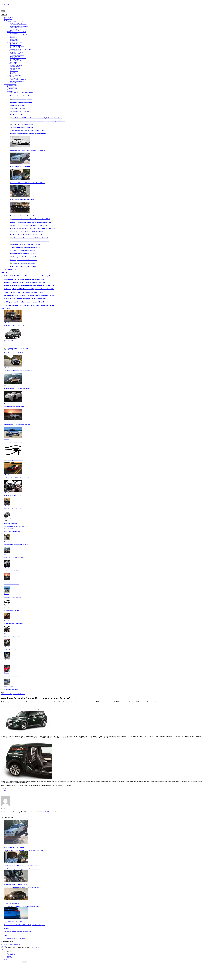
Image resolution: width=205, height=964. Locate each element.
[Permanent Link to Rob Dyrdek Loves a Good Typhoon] (7, 684)
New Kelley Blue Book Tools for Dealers (21, 95)
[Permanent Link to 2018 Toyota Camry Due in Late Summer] (7, 605)
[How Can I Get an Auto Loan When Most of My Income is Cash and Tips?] (30, 219)
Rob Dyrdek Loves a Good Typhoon (20, 166)
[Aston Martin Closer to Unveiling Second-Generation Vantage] (13, 366)
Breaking (4, 272)
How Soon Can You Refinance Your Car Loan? (23, 266)
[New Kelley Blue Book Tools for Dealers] (21, 92)
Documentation (11, 954)
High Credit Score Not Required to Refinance (22, 253)
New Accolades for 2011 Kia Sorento (20, 114)
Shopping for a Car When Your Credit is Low (14, 352)
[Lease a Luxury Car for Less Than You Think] (13, 339)
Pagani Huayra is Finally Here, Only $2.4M (14, 406)
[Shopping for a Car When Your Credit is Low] (16, 348)
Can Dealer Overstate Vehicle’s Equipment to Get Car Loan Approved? (29, 241)
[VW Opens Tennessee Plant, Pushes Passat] (21, 124)
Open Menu (4, 14)
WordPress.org (10, 953)
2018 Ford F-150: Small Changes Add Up (13, 495)
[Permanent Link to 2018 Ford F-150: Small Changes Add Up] (7, 632)
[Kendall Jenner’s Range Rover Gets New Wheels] (20, 212)
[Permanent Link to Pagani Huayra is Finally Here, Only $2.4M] (7, 566)
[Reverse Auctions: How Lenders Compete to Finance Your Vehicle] (27, 130)
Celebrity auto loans (9, 686)
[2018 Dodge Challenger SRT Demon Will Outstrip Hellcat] (13, 473)
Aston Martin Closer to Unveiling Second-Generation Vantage (18, 370)
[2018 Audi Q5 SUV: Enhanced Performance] (13, 437)
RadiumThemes (35, 947)
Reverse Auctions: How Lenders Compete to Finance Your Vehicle (28, 133)
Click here (48, 812)
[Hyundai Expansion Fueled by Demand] (21, 99)
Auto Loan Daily (5, 4)
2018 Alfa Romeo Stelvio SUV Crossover (12, 676)
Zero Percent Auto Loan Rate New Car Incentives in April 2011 (27, 150)
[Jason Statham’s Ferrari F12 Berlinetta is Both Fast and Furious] (20, 179)
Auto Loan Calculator (9, 340)
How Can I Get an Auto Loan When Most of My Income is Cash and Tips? (30, 222)
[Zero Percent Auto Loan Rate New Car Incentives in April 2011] (20, 147)
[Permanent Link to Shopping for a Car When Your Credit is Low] (16, 526)
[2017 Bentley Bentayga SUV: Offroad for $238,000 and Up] (13, 384)
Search (3, 11)
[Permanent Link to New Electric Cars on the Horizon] (7, 645)
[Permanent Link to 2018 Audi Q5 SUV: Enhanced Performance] (7, 592)
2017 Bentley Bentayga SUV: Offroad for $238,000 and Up (17, 388)
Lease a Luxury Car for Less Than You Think (14, 345)
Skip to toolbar (4, 949)
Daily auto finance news (10, 790)
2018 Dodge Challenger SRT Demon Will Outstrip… (14, 623)
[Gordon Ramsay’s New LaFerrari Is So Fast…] (20, 196)
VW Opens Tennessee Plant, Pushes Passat (21, 127)
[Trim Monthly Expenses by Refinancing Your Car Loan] (25, 244)
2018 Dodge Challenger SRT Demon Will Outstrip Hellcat (17, 477)
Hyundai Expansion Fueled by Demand (21, 102)
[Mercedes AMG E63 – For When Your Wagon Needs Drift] (13, 419)
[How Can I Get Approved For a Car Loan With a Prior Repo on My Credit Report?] (32, 225)
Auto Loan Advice (8, 349)
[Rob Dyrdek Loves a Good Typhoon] (20, 163)
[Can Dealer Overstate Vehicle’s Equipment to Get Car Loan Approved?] (29, 238)
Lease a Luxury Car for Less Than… (11, 523)
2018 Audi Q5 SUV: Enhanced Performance (13, 442)
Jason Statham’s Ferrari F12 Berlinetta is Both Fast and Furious (27, 183)
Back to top (3, 946)
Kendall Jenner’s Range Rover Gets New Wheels (23, 215)
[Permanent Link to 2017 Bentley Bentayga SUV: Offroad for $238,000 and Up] (7, 553)
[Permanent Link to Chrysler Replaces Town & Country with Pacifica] (7, 658)
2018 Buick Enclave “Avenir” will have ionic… (13, 508)
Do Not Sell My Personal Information (10, 944)
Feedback (9, 957)
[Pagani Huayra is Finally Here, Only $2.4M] (13, 401)
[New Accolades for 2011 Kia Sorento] (20, 111)
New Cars (6, 322)
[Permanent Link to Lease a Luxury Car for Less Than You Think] (7, 517)
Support (9, 956)
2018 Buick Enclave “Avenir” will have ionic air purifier (16, 325)
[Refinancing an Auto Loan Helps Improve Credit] (23, 257)
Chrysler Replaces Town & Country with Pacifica (13, 662)
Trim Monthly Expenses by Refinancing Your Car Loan (25, 247)
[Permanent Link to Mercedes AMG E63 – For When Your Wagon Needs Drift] (7, 579)
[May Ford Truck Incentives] (17, 105)
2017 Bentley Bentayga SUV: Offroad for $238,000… (14, 557)
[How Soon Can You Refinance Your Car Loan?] (23, 263)
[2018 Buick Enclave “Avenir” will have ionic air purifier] (13, 321)
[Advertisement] (19, 7)
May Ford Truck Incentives (17, 108)
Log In (5, 959)
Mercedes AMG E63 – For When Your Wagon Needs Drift (17, 424)
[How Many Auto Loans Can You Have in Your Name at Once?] (27, 231)
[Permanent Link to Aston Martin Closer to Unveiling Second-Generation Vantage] (7, 539)
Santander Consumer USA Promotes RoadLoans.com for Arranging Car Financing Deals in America (37, 121)
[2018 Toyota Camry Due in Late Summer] (13, 455)
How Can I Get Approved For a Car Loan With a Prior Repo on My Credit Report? (33, 228)
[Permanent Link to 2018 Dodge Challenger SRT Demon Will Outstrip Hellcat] (7, 618)
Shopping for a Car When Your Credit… (12, 531)
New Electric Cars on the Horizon (10, 649)
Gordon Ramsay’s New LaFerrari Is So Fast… (23, 199)
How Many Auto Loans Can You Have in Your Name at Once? (27, 234)
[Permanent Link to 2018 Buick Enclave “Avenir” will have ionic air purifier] (7, 504)
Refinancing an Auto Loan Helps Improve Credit (23, 260)
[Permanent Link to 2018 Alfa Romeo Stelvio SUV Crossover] (7, 671)
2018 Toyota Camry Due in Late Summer (13, 460)
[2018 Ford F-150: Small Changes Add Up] (13, 491)
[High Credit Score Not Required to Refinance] (22, 250)
